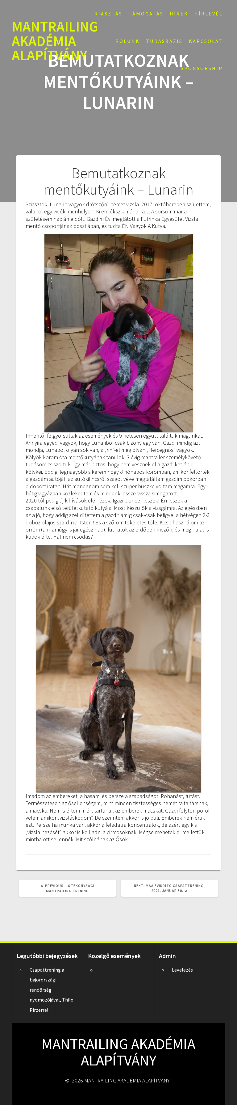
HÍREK (179, 14)
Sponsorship (202, 68)
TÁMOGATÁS (146, 14)
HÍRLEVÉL (208, 14)
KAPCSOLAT (206, 41)
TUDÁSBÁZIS (164, 41)
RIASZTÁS (108, 14)
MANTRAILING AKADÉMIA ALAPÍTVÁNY (55, 41)
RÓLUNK (127, 41)
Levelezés (182, 970)
